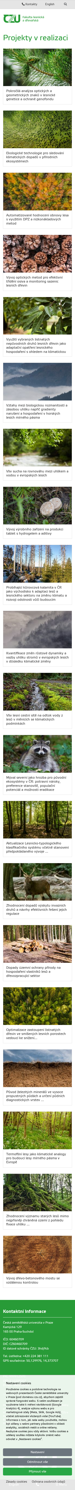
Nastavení (37, 1452)
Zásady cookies (16, 1481)
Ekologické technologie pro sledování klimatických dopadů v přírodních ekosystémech (35, 157)
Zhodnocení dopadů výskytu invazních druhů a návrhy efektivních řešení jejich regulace (36, 910)
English (49, 4)
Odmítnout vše (37, 1461)
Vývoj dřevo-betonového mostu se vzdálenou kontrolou (33, 1280)
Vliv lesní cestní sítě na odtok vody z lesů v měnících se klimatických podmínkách (34, 719)
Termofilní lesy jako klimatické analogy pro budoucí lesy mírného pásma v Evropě (36, 1158)
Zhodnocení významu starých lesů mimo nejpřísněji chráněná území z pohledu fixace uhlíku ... (37, 1220)
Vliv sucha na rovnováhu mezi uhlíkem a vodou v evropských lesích (37, 473)
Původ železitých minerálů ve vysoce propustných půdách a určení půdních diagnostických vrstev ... (35, 1096)
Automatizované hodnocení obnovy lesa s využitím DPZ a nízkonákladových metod (37, 219)
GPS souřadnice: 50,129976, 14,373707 (30, 1360)
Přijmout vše (37, 1471)
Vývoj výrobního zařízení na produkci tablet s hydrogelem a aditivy (34, 531)
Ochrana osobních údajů (48, 1481)
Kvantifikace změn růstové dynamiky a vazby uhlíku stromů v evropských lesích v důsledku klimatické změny (37, 657)
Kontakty (31, 4)
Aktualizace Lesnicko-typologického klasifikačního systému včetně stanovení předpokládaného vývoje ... (37, 847)
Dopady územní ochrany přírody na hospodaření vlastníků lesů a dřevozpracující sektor (33, 972)
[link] (37, 18)
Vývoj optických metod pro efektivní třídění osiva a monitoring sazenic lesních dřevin (34, 282)
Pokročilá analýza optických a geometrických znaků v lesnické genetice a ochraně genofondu (30, 95)
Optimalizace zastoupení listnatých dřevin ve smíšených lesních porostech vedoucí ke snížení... (36, 1034)
